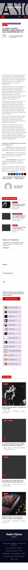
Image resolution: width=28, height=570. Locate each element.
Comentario (6, 247)
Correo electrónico (8, 273)
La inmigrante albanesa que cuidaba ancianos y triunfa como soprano (19, 217)
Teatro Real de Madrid (18, 219)
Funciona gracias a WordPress (10, 543)
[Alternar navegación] (19, 17)
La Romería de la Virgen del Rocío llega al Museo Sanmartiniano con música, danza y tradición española (13, 481)
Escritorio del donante (16, 553)
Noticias (5, 23)
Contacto (20, 550)
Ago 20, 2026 (15, 230)
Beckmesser (15, 208)
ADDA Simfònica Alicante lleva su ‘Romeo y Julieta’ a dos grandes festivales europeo (12, 518)
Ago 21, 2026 (15, 207)
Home (7, 548)
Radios (12, 559)
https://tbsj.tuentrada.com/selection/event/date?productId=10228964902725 (13, 137)
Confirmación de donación (11, 550)
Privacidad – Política (19, 556)
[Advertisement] (14, 59)
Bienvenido (19, 548)
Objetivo (24, 553)
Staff (16, 559)
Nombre (5, 264)
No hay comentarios (9, 449)
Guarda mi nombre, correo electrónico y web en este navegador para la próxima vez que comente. (13, 293)
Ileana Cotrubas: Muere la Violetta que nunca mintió (18, 205)
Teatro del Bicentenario (14, 23)
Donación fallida (6, 553)
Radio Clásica (14, 7)
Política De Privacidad (9, 556)
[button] (22, 16)
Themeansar (14, 545)
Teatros (5, 25)
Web (4, 282)
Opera (14, 213)
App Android (13, 548)
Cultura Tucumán (17, 484)
